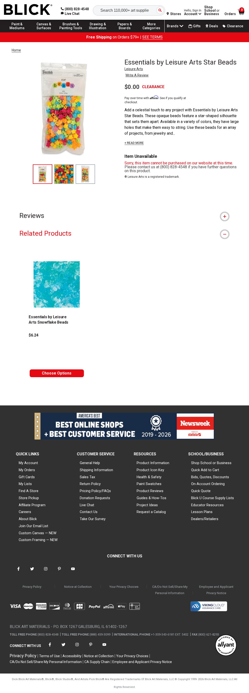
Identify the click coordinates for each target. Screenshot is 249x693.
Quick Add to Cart (205, 470)
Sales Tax (87, 477)
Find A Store (28, 491)
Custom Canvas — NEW (37, 533)
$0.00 (132, 87)
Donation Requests (95, 498)
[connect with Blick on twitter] (32, 572)
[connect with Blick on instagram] (46, 572)
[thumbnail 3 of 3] (85, 174)
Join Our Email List (33, 526)
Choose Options (56, 373)
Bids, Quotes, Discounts (210, 477)
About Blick (28, 519)
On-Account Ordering (208, 484)
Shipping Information (96, 470)
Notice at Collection (78, 587)
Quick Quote (201, 491)
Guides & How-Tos (151, 498)
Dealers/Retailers (204, 519)
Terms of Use (49, 656)
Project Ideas (147, 505)
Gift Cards (27, 477)
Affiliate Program (32, 505)
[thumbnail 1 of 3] (42, 174)
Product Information (153, 463)
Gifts (197, 26)
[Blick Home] (28, 10)
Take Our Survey (93, 519)
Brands (172, 26)
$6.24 (33, 335)
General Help (90, 463)
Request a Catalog (151, 512)
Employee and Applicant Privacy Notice (216, 590)
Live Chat (87, 505)
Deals (213, 26)
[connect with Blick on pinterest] (59, 572)
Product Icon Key (150, 470)
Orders (230, 14)
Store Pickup (29, 498)
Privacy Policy (32, 587)
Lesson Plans (202, 512)
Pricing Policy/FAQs (95, 491)
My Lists (25, 484)
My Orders (27, 470)
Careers (25, 512)
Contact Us (89, 512)
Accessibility (71, 656)
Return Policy (90, 484)
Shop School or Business (211, 463)
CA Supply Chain (97, 662)
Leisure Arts (133, 69)
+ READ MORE (134, 143)
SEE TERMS (152, 37)
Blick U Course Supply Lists (212, 498)
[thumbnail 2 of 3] (64, 174)
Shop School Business (212, 10)
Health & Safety (149, 477)
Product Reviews (150, 491)
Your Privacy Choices (123, 587)
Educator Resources (207, 505)
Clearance (235, 26)
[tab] (124, 216)
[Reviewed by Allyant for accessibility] (226, 645)
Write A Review (137, 75)
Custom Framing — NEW (38, 540)
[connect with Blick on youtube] (73, 572)
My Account (28, 463)
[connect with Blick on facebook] (18, 572)
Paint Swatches (149, 484)
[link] (70, 14)
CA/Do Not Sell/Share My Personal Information (169, 590)
